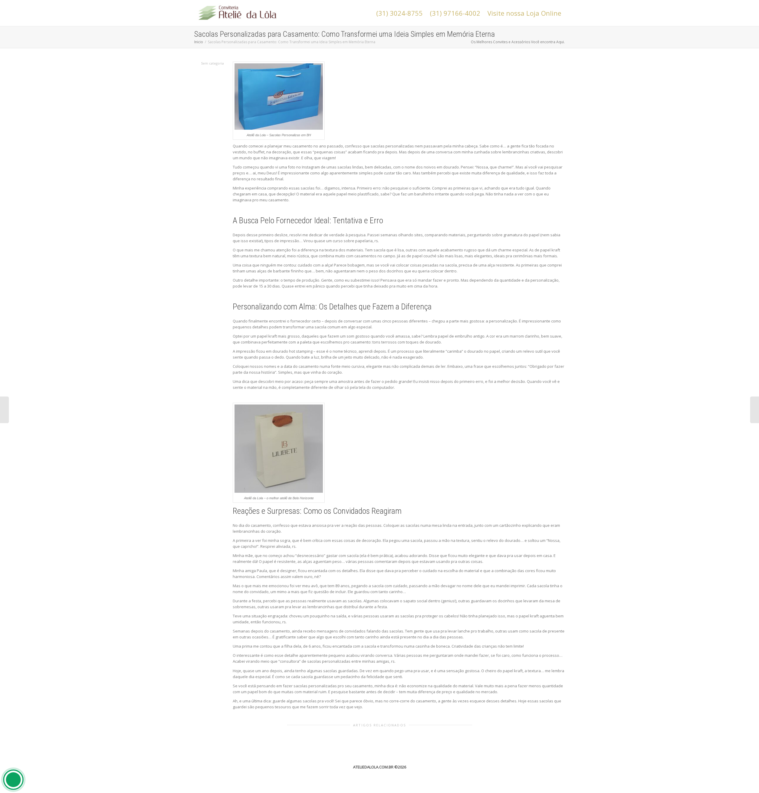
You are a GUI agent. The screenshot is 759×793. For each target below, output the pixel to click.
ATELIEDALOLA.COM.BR (373, 767)
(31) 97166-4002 (455, 13)
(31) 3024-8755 (399, 13)
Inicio (198, 41)
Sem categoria (212, 63)
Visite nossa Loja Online (524, 13)
